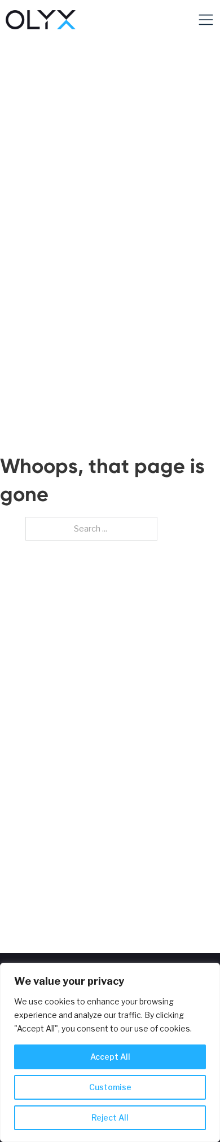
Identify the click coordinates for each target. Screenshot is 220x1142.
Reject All (110, 1117)
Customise (110, 1087)
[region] (110, 1052)
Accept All (110, 1056)
